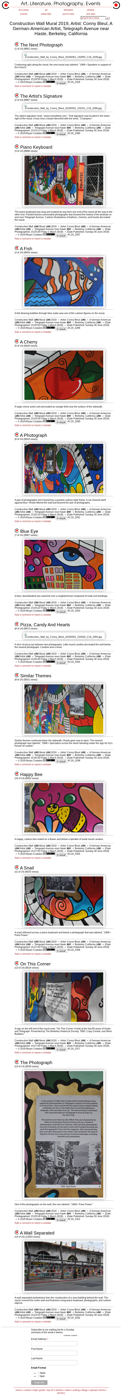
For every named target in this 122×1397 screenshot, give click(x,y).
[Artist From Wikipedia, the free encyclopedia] (28, 76)
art (46, 10)
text (42, 1376)
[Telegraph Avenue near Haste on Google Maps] (69, 76)
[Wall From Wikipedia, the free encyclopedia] (36, 74)
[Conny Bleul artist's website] (83, 74)
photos (90, 10)
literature (68, 10)
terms (102, 1390)
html (42, 1373)
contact (27, 1390)
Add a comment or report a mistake (33, 86)
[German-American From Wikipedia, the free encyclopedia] (17, 76)
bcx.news (24, 10)
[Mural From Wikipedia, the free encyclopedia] (48, 74)
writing (76, 1390)
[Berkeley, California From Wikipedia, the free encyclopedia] (98, 76)
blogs (85, 1390)
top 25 (50, 1390)
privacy (61, 1393)
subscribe (46, 14)
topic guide (39, 1390)
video (68, 1390)
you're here (68, 14)
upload (93, 1390)
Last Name (37, 1358)
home (19, 1390)
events (23, 14)
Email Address (39, 1339)
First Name (37, 1349)
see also (90, 14)
